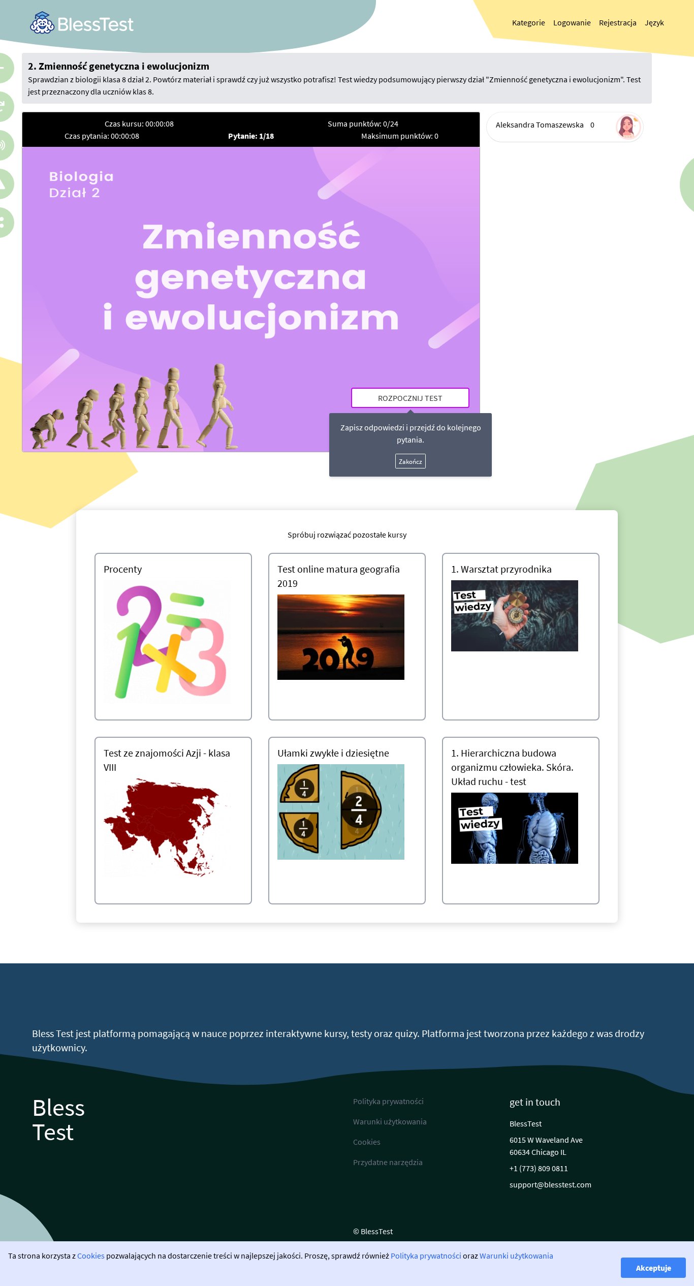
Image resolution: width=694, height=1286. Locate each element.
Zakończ (410, 461)
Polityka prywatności (426, 1255)
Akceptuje (653, 1268)
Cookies (91, 1255)
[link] (82, 22)
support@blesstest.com (550, 1184)
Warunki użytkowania (516, 1255)
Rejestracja (618, 22)
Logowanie (572, 22)
